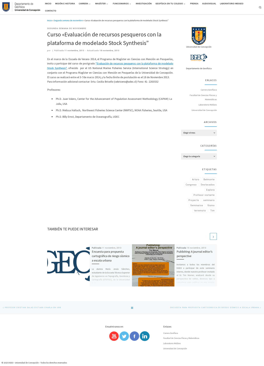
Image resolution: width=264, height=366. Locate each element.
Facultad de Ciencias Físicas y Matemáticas (203, 97)
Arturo (195, 179)
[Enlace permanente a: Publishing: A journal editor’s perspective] (153, 265)
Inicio (49, 20)
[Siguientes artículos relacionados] (213, 236)
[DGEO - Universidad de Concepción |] (21, 6)
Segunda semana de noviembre (68, 20)
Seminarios (196, 205)
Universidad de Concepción (204, 110)
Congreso (191, 184)
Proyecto (194, 200)
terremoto (200, 210)
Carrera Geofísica (209, 89)
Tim (212, 210)
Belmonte (209, 179)
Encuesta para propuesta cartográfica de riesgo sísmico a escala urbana (111, 256)
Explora (210, 190)
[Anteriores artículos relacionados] (206, 236)
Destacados (208, 184)
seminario (209, 200)
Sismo (211, 205)
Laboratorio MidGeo (208, 104)
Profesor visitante (204, 195)
